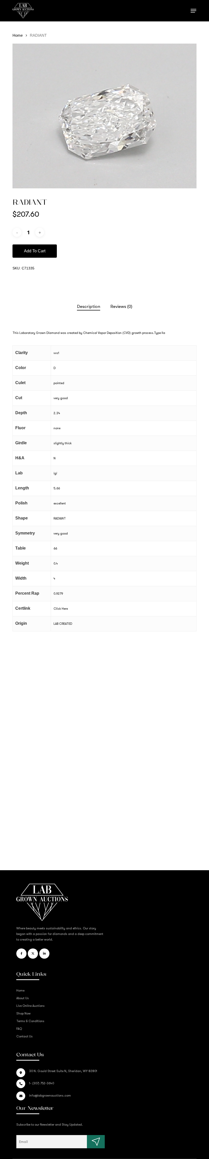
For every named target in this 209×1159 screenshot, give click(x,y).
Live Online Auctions (30, 1006)
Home (17, 35)
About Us (22, 998)
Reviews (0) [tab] (121, 306)
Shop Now (23, 1013)
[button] (193, 10)
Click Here (61, 608)
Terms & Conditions (30, 1021)
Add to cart (34, 251)
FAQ (19, 1029)
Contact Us (24, 1036)
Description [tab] (88, 306)
